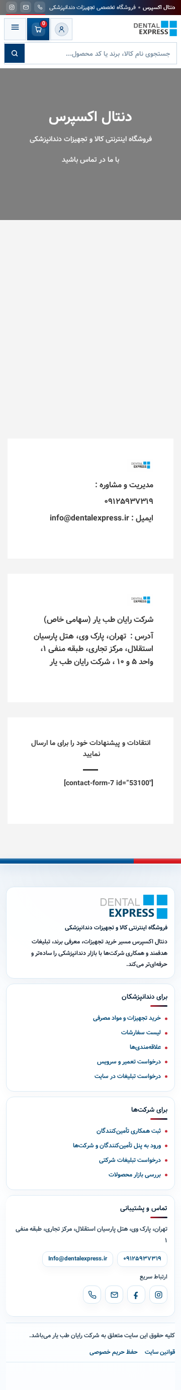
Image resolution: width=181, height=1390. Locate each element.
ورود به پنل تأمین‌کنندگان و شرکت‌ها (117, 1145)
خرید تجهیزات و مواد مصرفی (127, 1018)
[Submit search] (15, 53)
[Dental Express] (134, 907)
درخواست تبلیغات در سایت (128, 1076)
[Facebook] (136, 1295)
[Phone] (92, 1295)
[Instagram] (158, 1295)
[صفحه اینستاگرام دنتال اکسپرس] (11, 7)
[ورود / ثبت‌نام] (61, 29)
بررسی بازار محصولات (135, 1175)
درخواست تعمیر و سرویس (129, 1061)
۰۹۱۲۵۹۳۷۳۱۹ (142, 1258)
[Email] (114, 1295)
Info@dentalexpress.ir (77, 1258)
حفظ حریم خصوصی (113, 1352)
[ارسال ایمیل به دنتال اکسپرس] (25, 7)
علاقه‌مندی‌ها (145, 1047)
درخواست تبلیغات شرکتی (130, 1160)
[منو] (15, 29)
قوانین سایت (160, 1352)
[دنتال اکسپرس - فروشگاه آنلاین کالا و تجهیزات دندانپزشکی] (155, 29)
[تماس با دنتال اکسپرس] (39, 7)
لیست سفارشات (141, 1032)
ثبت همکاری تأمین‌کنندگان (129, 1131)
